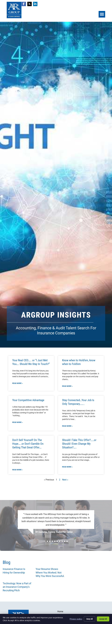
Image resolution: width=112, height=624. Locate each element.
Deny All (89, 619)
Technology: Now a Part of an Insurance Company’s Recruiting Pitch (17, 587)
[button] (102, 14)
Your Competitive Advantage (28, 400)
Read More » (17, 383)
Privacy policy (76, 619)
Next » (65, 479)
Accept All (103, 619)
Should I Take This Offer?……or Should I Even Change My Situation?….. (79, 443)
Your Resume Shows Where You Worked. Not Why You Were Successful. (50, 572)
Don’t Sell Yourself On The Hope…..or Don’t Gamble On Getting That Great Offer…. (27, 443)
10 (67, 541)
